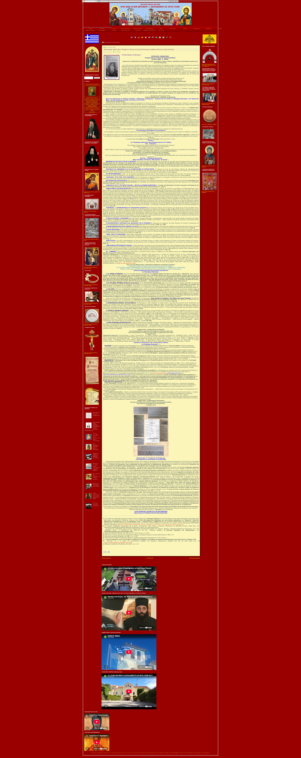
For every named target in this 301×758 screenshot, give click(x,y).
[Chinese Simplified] (170, 38)
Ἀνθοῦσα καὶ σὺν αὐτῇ (93, 100)
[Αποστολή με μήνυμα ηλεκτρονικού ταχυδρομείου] (103, 552)
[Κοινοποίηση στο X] (107, 552)
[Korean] (163, 38)
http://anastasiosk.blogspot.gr (159, 373)
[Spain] (142, 38)
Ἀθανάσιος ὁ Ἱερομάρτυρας (92, 101)
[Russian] (152, 38)
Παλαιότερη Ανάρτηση (194, 558)
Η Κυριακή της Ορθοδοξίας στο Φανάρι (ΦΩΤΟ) (96, 485)
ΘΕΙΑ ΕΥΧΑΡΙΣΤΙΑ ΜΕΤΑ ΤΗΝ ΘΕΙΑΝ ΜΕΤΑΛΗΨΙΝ (95, 446)
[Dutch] (149, 38)
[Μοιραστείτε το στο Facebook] (109, 552)
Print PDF (117, 52)
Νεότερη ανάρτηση (106, 558)
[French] (135, 38)
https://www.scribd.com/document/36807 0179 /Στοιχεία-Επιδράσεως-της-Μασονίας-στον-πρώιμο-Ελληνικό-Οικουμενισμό (150, 524)
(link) (176, 752)
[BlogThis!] (105, 552)
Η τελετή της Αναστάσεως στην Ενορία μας (96, 504)
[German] (138, 38)
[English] (131, 38)
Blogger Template (146, 756)
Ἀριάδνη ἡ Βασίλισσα (92, 106)
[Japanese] (159, 38)
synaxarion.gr (92, 112)
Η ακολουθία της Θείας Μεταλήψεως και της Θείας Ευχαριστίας (96, 476)
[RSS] (85, 752)
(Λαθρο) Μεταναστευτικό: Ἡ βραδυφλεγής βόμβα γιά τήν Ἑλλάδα (96, 496)
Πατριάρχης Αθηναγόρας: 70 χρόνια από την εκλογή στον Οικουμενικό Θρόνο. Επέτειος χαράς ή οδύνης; (139, 49)
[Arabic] (166, 38)
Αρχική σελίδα (150, 558)
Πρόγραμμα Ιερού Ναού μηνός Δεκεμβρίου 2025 (96, 414)
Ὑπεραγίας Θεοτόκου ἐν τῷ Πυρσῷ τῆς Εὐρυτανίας (93, 104)
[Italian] (145, 38)
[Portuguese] (156, 38)
